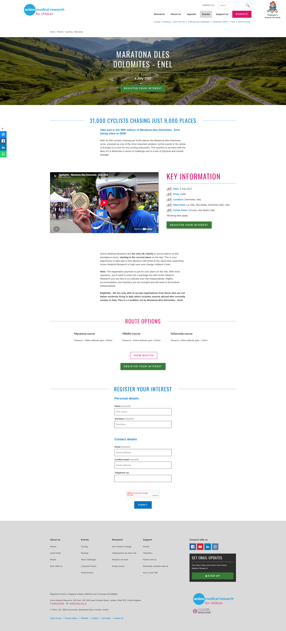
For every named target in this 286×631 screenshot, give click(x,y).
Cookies (95, 618)
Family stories (118, 566)
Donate (242, 14)
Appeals (191, 14)
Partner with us (149, 559)
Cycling (69, 32)
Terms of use (55, 618)
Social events (244, 22)
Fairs (233, 22)
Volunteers (147, 553)
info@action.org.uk (78, 603)
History (53, 546)
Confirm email (127, 459)
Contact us (208, 5)
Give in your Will (150, 573)
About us (176, 14)
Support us (222, 14)
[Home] (44, 10)
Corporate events (220, 22)
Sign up (213, 575)
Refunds (84, 618)
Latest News (55, 553)
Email (122, 447)
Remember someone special (155, 566)
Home (52, 32)
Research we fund (120, 559)
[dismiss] (2, 128)
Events (60, 32)
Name (122, 406)
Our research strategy (121, 546)
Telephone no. (122, 473)
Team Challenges (88, 559)
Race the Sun (179, 22)
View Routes (144, 355)
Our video (106, 618)
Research (159, 14)
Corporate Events (88, 566)
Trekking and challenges (198, 22)
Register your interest (143, 88)
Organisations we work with (124, 553)
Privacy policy (71, 618)
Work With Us (56, 566)
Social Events (87, 573)
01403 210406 (58, 603)
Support (147, 539)
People (53, 559)
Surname (124, 419)
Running (166, 22)
